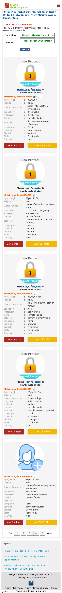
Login (15, 550)
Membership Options (34, 556)
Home (7, 550)
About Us (19, 565)
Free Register (26, 550)
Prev (11, 533)
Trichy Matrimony (13, 27)
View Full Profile (42, 145)
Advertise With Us (12, 556)
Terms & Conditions (37, 565)
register (36, 89)
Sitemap (8, 565)
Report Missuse (11, 559)
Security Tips (26, 568)
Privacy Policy (10, 568)
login (27, 89)
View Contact (14, 145)
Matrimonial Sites (32, 27)
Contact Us (41, 550)
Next (49, 533)
